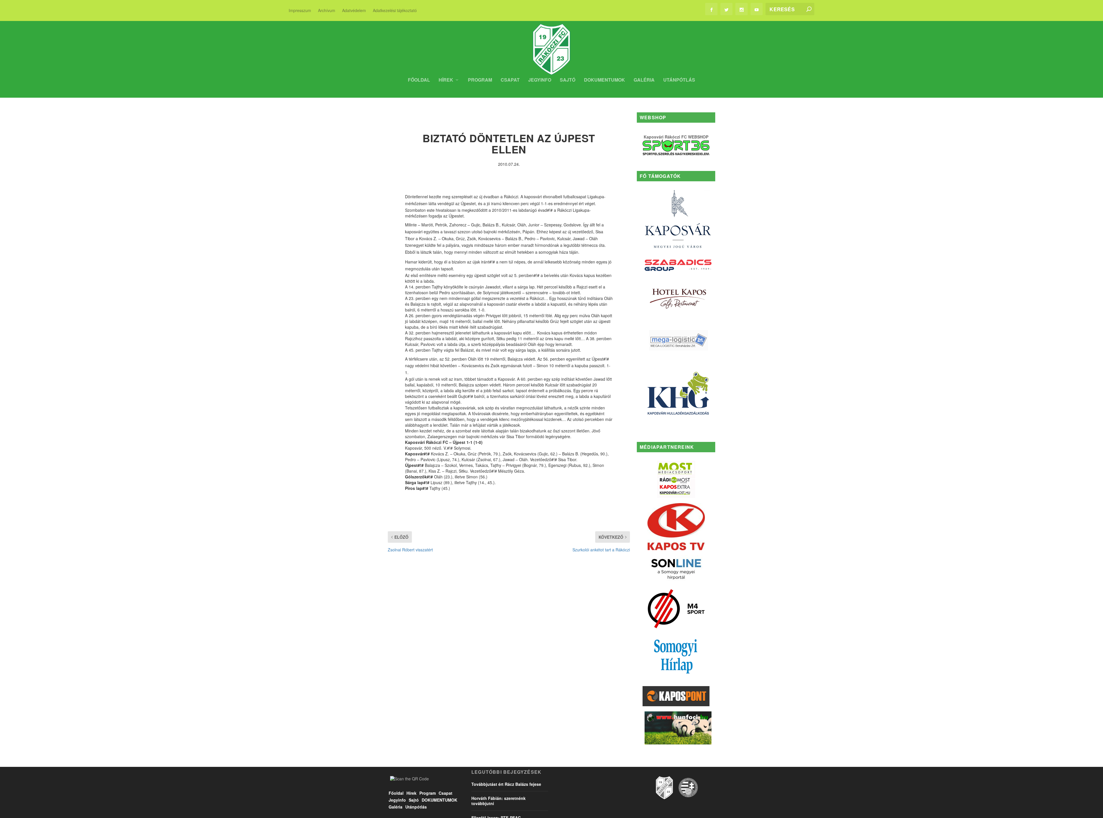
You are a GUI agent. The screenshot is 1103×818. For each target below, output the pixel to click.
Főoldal (419, 80)
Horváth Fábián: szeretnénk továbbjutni (498, 800)
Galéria (644, 80)
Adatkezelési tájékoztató (395, 10)
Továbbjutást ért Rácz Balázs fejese (506, 784)
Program (480, 80)
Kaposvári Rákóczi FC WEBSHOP (676, 137)
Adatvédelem (354, 10)
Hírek (446, 80)
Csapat (510, 80)
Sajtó (567, 80)
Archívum (326, 10)
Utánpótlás (679, 80)
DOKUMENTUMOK (604, 80)
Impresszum (300, 10)
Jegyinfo (539, 80)
